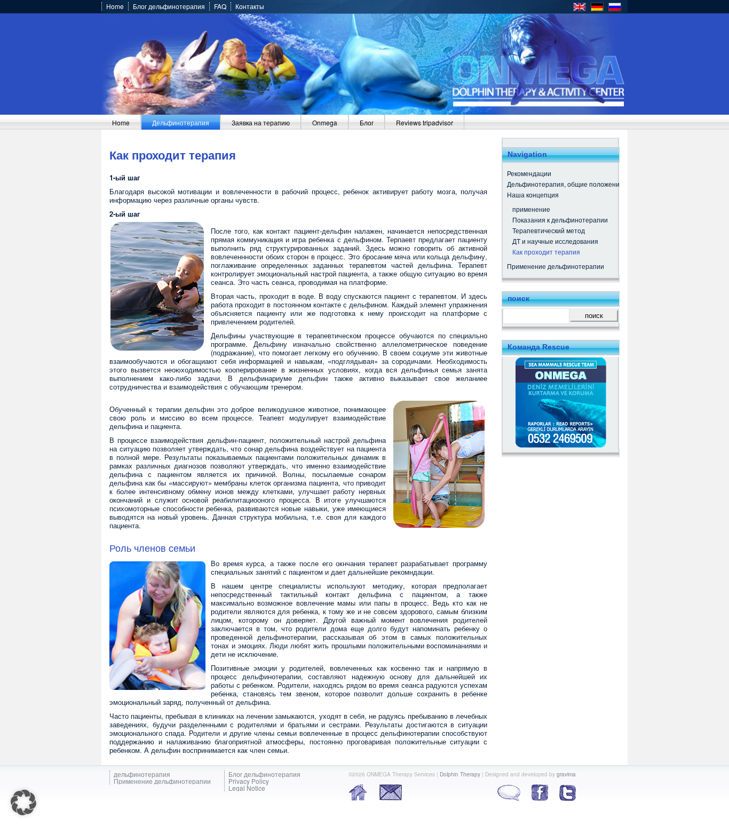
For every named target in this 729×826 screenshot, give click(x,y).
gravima (566, 774)
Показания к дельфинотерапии (560, 219)
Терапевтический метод (548, 230)
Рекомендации (529, 173)
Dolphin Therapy (460, 774)
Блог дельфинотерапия (169, 6)
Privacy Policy (248, 780)
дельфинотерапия (142, 774)
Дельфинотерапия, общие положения (565, 183)
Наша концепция (533, 194)
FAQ (220, 6)
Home (115, 6)
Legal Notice (246, 787)
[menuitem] (121, 122)
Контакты (249, 6)
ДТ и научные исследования (555, 240)
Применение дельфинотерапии (555, 266)
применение (531, 208)
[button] (23, 802)
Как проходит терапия (546, 251)
